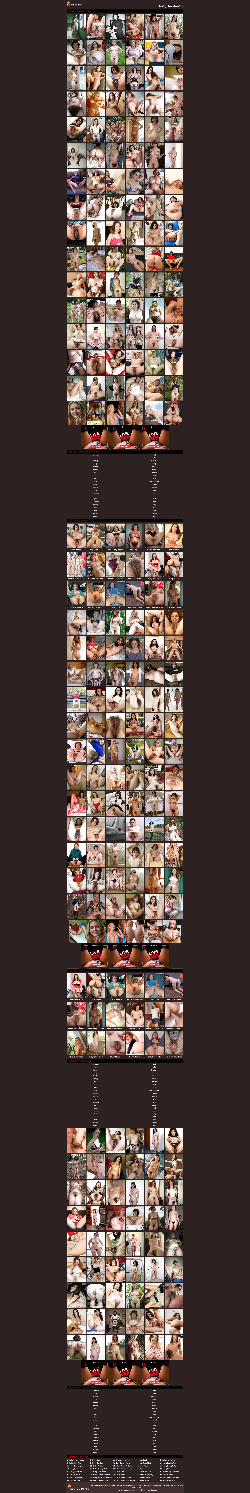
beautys (154, 461)
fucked (154, 472)
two (154, 510)
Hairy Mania (167, 1469)
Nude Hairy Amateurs (171, 1472)
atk (96, 458)
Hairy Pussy (144, 1466)
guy (154, 475)
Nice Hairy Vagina (76, 1466)
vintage (154, 513)
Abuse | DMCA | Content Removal (144, 1490)
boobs (95, 466)
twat (95, 510)
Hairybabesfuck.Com (171, 1477)
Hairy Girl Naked (98, 1463)
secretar (96, 502)
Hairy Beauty (168, 1475)
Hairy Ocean (144, 1480)
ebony (95, 469)
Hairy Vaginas (98, 1466)
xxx (154, 516)
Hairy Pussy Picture (76, 1460)
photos (154, 487)
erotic (154, 469)
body (154, 464)
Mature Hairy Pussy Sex (102, 1475)
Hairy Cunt (74, 1469)
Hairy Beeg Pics (169, 1480)
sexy (154, 504)
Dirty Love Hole (145, 1469)
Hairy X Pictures (76, 1472)
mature (95, 484)
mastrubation (154, 481)
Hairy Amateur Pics (100, 1472)
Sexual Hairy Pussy (100, 1480)
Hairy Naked (96, 1460)
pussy (154, 496)
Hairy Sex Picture (168, 1460)
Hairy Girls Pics (145, 1472)
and (154, 455)
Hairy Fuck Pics (145, 1477)
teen (154, 507)
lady (154, 478)
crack (154, 466)
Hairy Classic (75, 1475)
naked (154, 484)
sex (154, 502)
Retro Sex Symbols (100, 1469)
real (154, 499)
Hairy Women (121, 1475)
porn (95, 496)
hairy (96, 478)
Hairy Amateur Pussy (124, 1469)
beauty (95, 461)
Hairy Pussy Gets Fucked (126, 1480)
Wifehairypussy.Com (123, 1460)
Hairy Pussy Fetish (170, 1466)
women (95, 516)
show (96, 507)
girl (96, 475)
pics (154, 490)
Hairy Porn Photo (145, 1463)
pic (96, 490)
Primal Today (75, 1480)
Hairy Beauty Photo (123, 1463)
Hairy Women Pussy (124, 1477)
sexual (95, 504)
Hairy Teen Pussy (76, 1477)
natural (95, 487)
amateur (96, 455)
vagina (95, 513)
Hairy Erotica (143, 1460)
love (95, 481)
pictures (96, 493)
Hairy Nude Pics (75, 1463)
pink (154, 493)
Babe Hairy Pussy (146, 1475)
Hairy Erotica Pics (169, 1463)
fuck (95, 472)
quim (96, 499)
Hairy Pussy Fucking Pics (102, 1477)
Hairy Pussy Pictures (124, 1466)
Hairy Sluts (121, 1472)
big (96, 464)
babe (154, 458)
